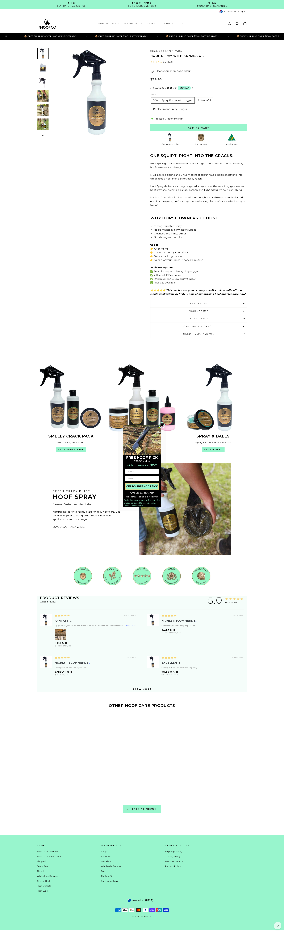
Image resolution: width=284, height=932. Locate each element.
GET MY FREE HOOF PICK (142, 486)
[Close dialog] (161, 425)
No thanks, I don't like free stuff (142, 496)
